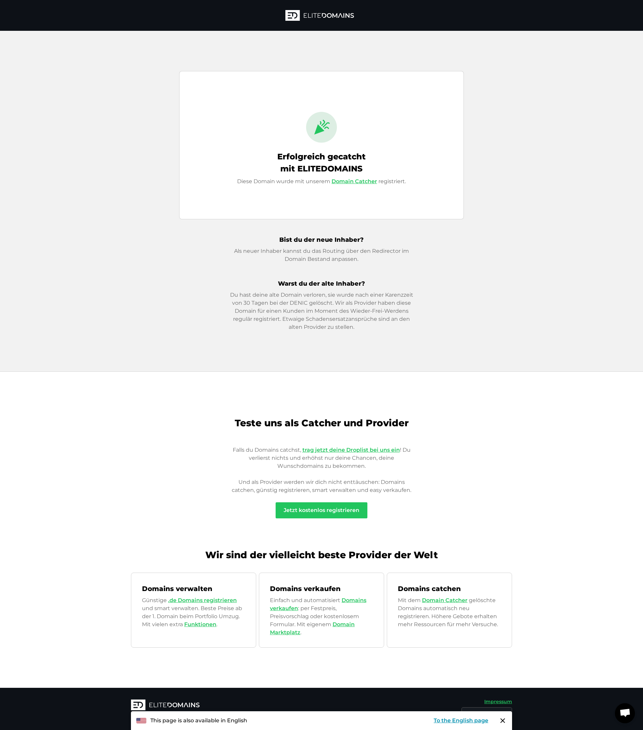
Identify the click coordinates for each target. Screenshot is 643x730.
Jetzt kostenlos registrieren (321, 510)
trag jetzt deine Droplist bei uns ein (351, 450)
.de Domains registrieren (202, 600)
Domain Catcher (354, 181)
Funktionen (200, 624)
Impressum (498, 702)
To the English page (461, 720)
